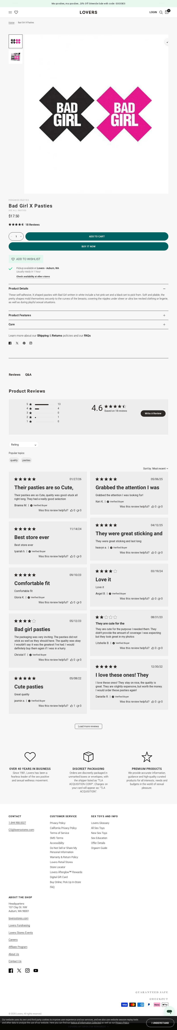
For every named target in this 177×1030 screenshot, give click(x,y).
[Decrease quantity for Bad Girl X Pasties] (11, 236)
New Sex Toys (99, 833)
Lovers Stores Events (21, 932)
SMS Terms (56, 838)
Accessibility (57, 843)
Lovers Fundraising (19, 925)
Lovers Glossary (100, 823)
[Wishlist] (16, 12)
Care (12, 324)
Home (11, 22)
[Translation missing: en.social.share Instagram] (31, 343)
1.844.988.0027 (17, 822)
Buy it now (89, 246)
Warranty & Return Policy (64, 857)
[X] (18, 343)
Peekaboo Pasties (19, 200)
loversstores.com (18, 918)
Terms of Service (59, 833)
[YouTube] (37, 970)
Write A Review (153, 413)
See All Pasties (18, 210)
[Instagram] (29, 970)
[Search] (161, 12)
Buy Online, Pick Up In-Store (65, 882)
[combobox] (155, 468)
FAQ (52, 887)
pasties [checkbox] (26, 460)
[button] (26, 259)
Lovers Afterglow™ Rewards (66, 872)
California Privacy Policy (63, 828)
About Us (14, 954)
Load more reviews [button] (88, 726)
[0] (166, 12)
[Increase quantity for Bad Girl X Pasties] (21, 236)
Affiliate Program (18, 946)
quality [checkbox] (14, 460)
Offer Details (98, 843)
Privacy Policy (57, 823)
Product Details (18, 288)
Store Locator (57, 867)
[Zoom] (168, 41)
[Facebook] (11, 343)
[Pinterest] (25, 343)
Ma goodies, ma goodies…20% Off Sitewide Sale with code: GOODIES (88, 3)
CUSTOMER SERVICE (63, 816)
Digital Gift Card (59, 877)
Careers (13, 939)
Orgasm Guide (99, 848)
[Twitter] (21, 970)
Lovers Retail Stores (61, 862)
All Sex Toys (98, 828)
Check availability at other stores (33, 276)
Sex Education (99, 838)
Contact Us (15, 961)
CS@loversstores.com (21, 829)
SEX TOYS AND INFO (104, 816)
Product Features (20, 315)
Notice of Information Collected (86, 1022)
